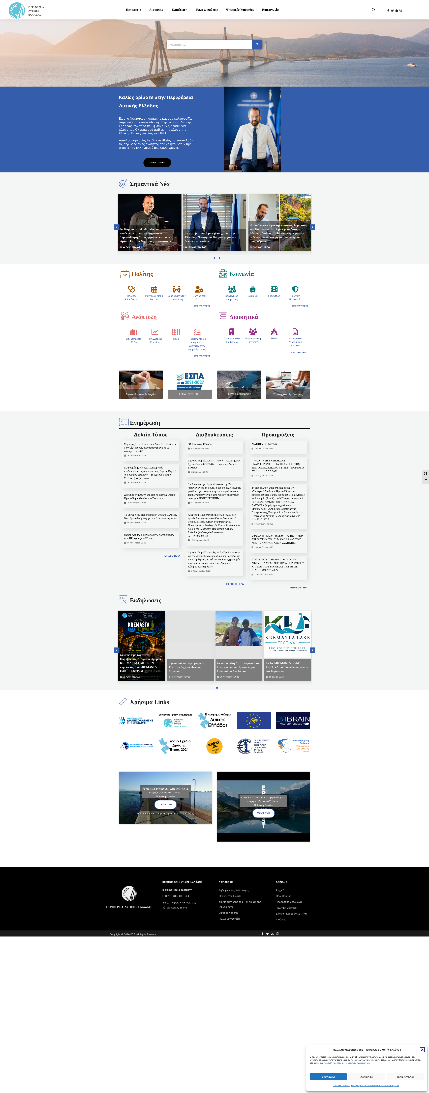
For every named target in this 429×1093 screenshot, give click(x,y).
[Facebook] (388, 9)
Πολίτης (142, 274)
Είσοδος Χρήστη (228, 912)
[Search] (257, 44)
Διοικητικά (244, 317)
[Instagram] (401, 9)
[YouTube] (397, 9)
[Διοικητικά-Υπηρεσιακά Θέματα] (295, 331)
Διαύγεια (281, 919)
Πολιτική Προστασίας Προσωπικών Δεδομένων (346, 1063)
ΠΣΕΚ (274, 338)
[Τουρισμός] (253, 289)
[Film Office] (274, 289)
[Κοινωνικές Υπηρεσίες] (231, 289)
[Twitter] (393, 9)
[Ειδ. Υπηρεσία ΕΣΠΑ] (133, 332)
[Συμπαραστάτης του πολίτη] (176, 289)
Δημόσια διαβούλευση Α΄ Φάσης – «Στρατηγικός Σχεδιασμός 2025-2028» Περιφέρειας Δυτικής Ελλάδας (214, 464)
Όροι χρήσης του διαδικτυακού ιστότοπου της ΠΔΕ (375, 1085)
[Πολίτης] (125, 274)
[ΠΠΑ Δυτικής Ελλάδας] (154, 332)
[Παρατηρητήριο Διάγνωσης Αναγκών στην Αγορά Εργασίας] (197, 332)
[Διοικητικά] (223, 316)
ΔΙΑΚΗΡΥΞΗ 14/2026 (264, 444)
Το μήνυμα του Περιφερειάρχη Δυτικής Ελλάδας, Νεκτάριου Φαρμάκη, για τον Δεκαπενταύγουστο (210, 237)
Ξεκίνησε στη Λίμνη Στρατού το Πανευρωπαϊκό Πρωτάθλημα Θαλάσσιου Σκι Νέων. (238, 667)
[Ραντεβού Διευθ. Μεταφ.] (154, 289)
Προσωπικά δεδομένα (289, 901)
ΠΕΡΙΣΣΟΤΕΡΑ (171, 555)
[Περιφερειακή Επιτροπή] (253, 331)
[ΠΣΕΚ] (274, 331)
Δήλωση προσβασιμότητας (291, 913)
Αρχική (280, 890)
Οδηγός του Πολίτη (230, 896)
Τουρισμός (253, 295)
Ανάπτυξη (144, 317)
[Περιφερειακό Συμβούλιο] (231, 331)
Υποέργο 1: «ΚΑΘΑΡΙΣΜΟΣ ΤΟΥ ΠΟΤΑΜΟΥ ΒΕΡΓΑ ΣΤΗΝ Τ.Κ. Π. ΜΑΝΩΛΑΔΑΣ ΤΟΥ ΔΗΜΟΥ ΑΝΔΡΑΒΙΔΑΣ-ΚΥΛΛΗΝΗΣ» (278, 539)
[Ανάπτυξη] (125, 316)
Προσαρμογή (405, 1076)
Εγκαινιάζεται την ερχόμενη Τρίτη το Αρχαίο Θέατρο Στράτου (186, 667)
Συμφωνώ (328, 1076)
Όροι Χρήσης (283, 896)
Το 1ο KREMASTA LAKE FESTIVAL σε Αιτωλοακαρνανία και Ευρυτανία (287, 667)
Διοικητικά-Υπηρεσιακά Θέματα (295, 342)
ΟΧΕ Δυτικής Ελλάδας (200, 444)
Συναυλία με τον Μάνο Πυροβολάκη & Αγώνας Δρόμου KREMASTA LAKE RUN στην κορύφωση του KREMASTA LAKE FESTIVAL (140, 663)
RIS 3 (176, 338)
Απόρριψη (366, 1076)
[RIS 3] (176, 332)
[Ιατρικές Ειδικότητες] (132, 289)
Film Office (274, 295)
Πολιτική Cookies (341, 1085)
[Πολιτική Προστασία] (295, 289)
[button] (422, 1049)
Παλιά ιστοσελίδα (229, 918)
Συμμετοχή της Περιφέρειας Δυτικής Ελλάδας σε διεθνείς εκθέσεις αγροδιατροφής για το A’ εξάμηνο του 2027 (150, 448)
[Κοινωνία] (223, 273)
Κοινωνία (242, 274)
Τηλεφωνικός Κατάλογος (234, 890)
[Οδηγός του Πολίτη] (199, 289)
